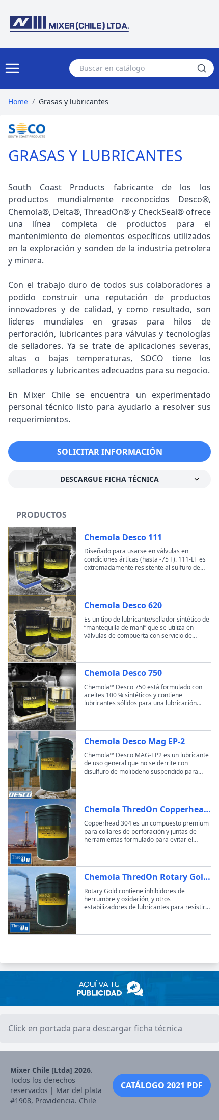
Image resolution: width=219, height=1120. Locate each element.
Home (18, 101)
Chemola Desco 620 (123, 605)
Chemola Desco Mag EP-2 (134, 741)
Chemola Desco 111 (123, 537)
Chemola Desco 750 (123, 673)
